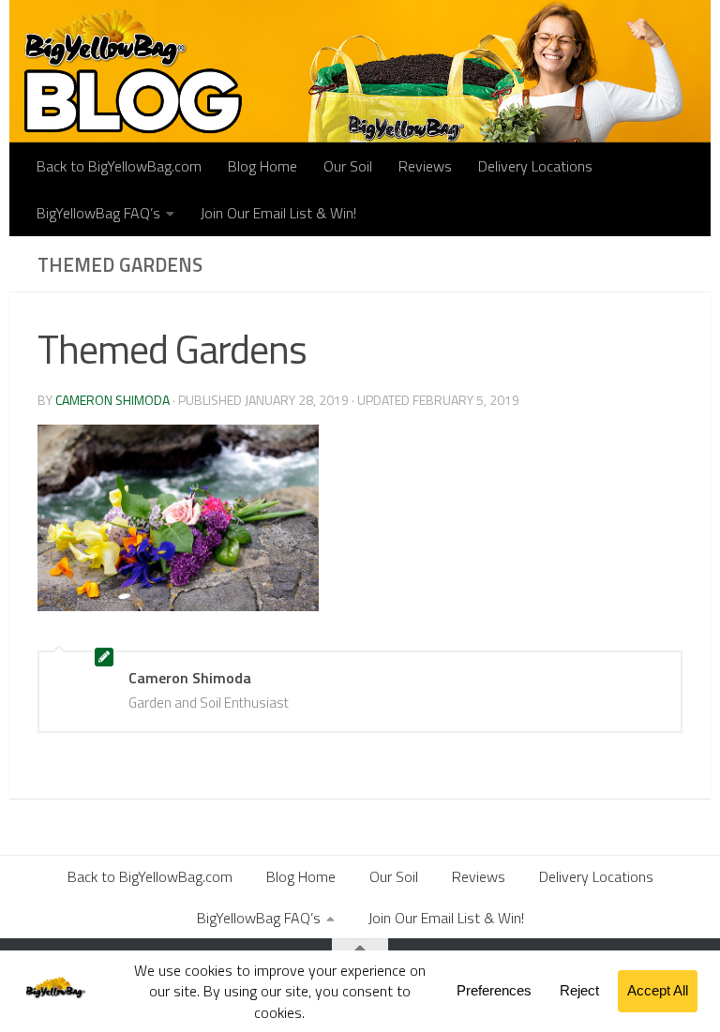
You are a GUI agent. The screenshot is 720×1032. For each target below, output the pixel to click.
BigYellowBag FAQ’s (98, 213)
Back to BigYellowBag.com (119, 166)
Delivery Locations (535, 166)
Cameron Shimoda (112, 400)
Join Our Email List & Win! (278, 213)
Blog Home (262, 166)
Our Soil (347, 166)
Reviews (425, 166)
